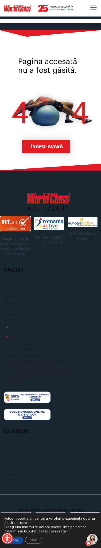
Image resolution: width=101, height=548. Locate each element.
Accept (14, 540)
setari (63, 531)
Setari (34, 540)
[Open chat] (92, 539)
